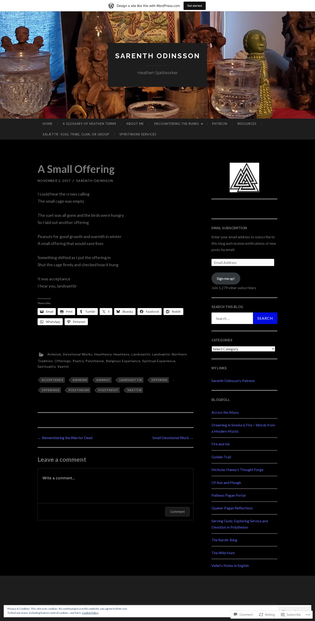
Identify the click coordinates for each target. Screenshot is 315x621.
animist (103, 380)
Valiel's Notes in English (230, 565)
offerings (50, 390)
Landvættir (161, 354)
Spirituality (47, 366)
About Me (135, 123)
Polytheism (95, 361)
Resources (247, 123)
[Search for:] (244, 318)
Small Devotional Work (172, 437)
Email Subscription (229, 228)
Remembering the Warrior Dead (65, 437)
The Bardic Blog (224, 540)
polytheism (79, 390)
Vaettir (63, 366)
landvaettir (130, 380)
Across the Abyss (225, 412)
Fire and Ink (220, 444)
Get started (194, 5)
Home (48, 123)
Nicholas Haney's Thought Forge (237, 469)
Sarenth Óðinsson (94, 181)
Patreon (219, 123)
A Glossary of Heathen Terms (89, 123)
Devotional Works (77, 354)
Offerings (63, 361)
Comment (177, 512)
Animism (54, 354)
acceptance (52, 380)
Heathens (121, 354)
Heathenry (103, 354)
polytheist (108, 390)
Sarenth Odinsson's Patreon (233, 380)
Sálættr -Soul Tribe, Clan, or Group (76, 134)
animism (80, 380)
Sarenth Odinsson (157, 56)
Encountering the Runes (176, 123)
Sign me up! (226, 278)
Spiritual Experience (158, 361)
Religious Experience (123, 361)
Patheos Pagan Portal (228, 495)
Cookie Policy (90, 613)
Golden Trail (221, 457)
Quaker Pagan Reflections (232, 508)
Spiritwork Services (137, 134)
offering (159, 380)
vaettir (135, 390)
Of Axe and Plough (226, 482)
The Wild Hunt (223, 553)
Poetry (78, 361)
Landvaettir (140, 354)
